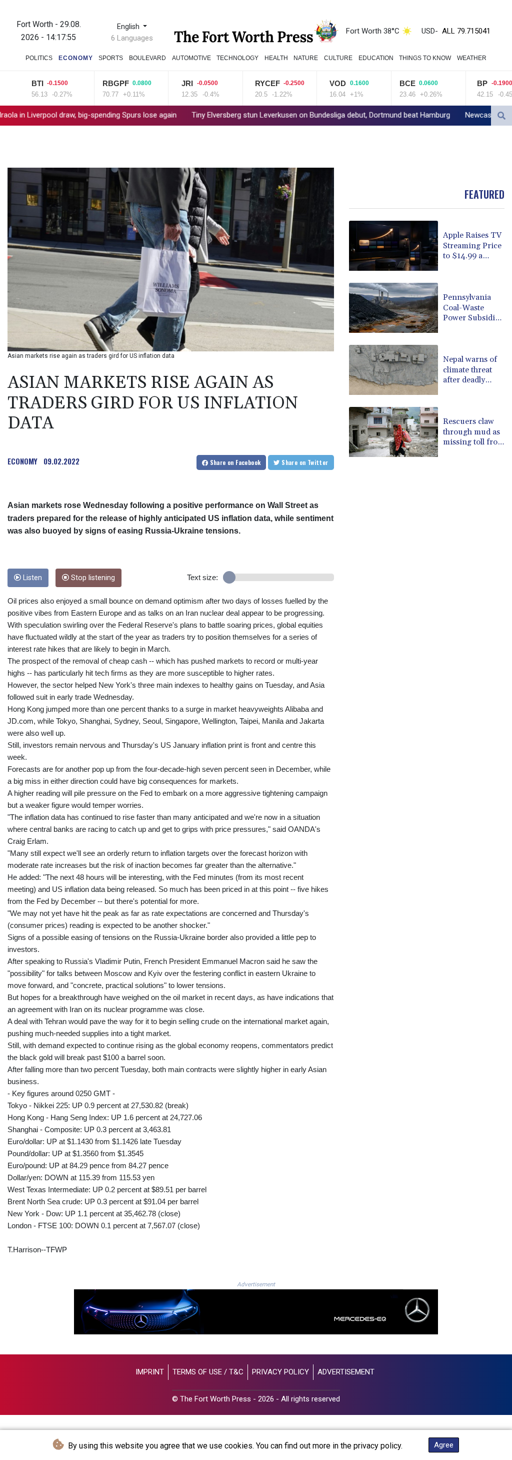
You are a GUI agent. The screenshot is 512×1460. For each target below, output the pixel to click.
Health (276, 58)
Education (376, 58)
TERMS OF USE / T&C (208, 1371)
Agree (444, 1444)
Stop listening (92, 578)
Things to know (425, 58)
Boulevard (147, 58)
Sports (110, 58)
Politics (39, 58)
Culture (338, 58)
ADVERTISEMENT (346, 1371)
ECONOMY (23, 460)
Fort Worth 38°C (373, 31)
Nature (306, 58)
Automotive (191, 58)
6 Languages (132, 38)
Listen (31, 578)
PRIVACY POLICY (280, 1371)
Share (234, 462)
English (129, 27)
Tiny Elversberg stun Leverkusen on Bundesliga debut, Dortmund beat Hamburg (225, 115)
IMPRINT (150, 1371)
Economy (75, 58)
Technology (237, 58)
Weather (471, 58)
